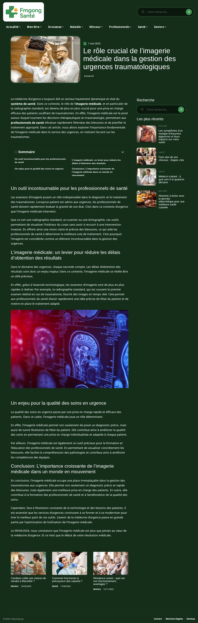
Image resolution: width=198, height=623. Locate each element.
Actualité (89, 76)
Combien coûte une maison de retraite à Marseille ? (28, 580)
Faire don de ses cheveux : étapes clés (171, 159)
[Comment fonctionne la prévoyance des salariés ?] (69, 563)
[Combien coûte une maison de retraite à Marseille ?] (28, 563)
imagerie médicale (88, 104)
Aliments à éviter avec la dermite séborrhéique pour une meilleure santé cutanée (171, 201)
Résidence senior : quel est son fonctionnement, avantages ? (109, 581)
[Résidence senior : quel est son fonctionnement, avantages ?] (110, 563)
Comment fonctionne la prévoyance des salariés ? (67, 580)
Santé (55, 586)
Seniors (14, 586)
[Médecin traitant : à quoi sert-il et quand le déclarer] (146, 177)
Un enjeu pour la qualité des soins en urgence (39, 168)
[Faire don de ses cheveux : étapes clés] (146, 156)
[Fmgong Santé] (23, 12)
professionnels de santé (27, 122)
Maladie (163, 125)
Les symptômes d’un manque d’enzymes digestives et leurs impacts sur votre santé (171, 136)
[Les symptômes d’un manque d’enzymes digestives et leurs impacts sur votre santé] (146, 134)
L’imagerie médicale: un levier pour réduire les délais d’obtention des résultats (96, 161)
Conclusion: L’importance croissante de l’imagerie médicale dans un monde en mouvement (93, 171)
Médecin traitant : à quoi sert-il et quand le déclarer (171, 179)
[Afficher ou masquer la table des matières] (80, 152)
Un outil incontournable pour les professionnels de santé (40, 160)
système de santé (23, 104)
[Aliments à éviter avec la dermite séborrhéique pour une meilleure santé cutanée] (146, 199)
